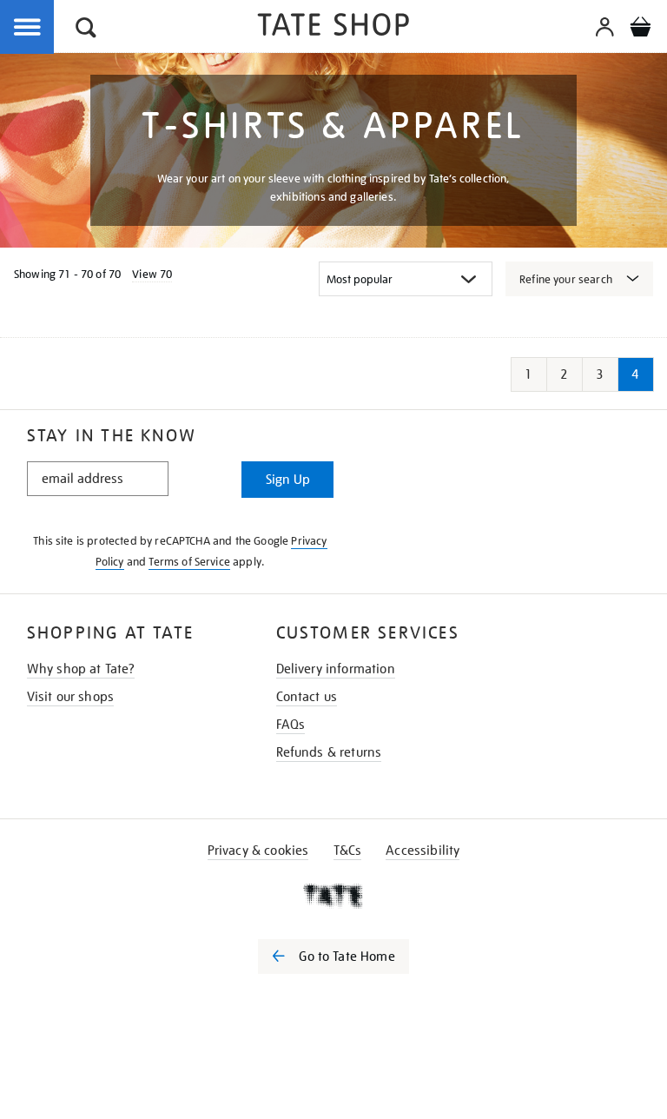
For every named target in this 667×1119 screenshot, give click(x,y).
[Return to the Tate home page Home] (333, 27)
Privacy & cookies (258, 850)
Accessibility (422, 850)
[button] (86, 30)
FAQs (291, 724)
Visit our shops (70, 696)
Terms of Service (189, 561)
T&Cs (348, 850)
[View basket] (640, 30)
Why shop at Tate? (81, 669)
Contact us (307, 696)
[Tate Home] (333, 896)
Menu (28, 28)
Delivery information (335, 669)
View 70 (152, 274)
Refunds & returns (329, 752)
